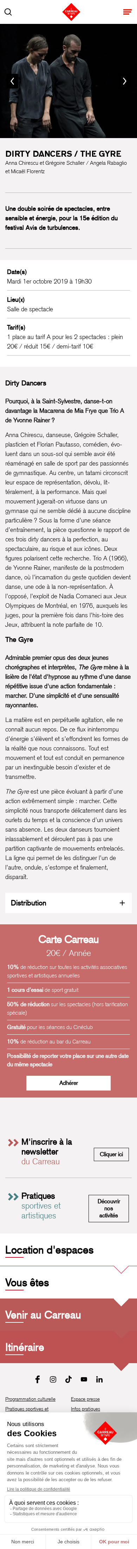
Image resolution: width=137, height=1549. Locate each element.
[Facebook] (37, 1379)
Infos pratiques (85, 1409)
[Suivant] (125, 81)
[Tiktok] (68, 1379)
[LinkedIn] (99, 1379)
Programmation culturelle (30, 1399)
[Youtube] (84, 1379)
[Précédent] (12, 81)
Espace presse (85, 1399)
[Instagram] (53, 1379)
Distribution (28, 902)
